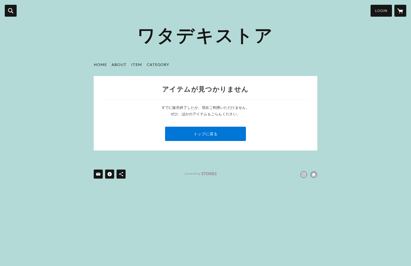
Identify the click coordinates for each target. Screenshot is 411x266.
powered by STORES (201, 174)
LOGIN (381, 11)
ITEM (136, 64)
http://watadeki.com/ (313, 174)
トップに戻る (206, 133)
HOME (100, 64)
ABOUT (119, 64)
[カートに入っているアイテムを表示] (400, 11)
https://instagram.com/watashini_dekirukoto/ (303, 174)
